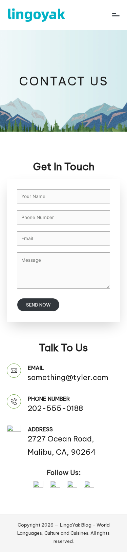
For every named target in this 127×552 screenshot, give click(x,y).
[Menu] (115, 15)
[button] (38, 485)
